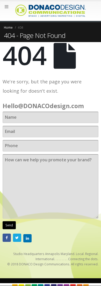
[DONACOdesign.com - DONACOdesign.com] (50, 11)
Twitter (17, 238)
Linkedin (27, 238)
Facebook (7, 238)
